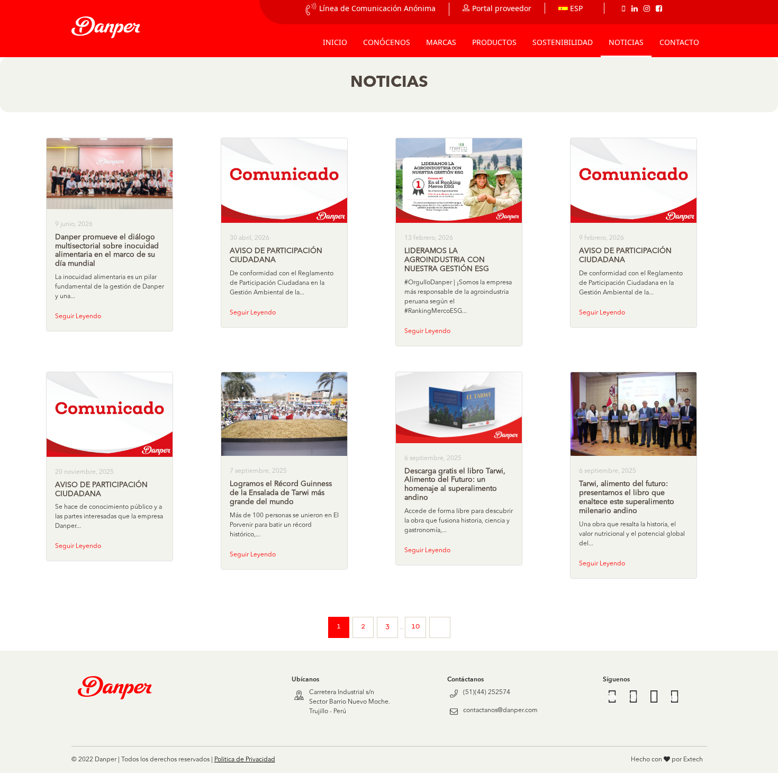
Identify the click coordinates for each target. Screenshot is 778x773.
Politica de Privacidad (244, 760)
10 (415, 626)
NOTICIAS (626, 42)
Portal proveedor (501, 8)
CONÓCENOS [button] (386, 42)
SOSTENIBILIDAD (562, 42)
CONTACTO (679, 42)
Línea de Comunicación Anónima (377, 8)
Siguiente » (439, 627)
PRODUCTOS (494, 42)
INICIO (335, 42)
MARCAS (441, 42)
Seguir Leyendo (78, 316)
